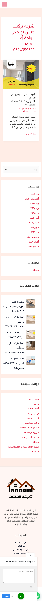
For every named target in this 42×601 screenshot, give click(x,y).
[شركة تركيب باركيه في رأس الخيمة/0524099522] (30, 345)
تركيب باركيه (33, 413)
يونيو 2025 (34, 208)
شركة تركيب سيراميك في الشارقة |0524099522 (13, 306)
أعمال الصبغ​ (33, 408)
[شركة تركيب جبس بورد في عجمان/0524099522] (30, 319)
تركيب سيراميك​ (32, 423)
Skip (12, 596)
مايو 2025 (34, 213)
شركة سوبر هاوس (21, 553)
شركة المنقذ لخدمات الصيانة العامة (23, 447)
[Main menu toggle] (4, 4)
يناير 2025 (35, 232)
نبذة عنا (35, 451)
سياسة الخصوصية (30, 437)
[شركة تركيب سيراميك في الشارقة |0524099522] (30, 303)
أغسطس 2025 (32, 199)
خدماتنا (36, 404)
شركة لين (21, 546)
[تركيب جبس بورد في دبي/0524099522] (30, 334)
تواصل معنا (34, 399)
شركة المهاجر (21, 542)
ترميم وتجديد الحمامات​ (29, 427)
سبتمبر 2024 (33, 246)
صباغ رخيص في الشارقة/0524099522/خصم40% (13, 363)
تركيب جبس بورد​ (31, 418)
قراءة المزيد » (30, 133)
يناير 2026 (35, 194)
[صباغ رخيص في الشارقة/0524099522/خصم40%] (30, 360)
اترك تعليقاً (31, 108)
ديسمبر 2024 (33, 237)
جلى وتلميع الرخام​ (31, 432)
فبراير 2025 (34, 227)
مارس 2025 (34, 222)
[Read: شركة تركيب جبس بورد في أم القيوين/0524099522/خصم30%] (21, 74)
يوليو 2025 (34, 203)
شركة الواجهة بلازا (21, 549)
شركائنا (36, 270)
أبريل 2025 (34, 218)
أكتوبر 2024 (34, 242)
